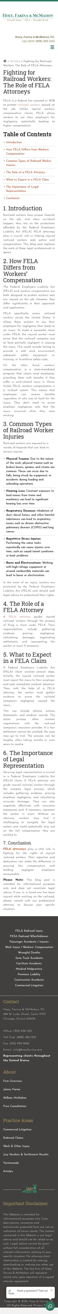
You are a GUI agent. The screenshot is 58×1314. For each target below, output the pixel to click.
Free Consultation (14, 1106)
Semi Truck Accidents (29, 958)
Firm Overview (12, 1081)
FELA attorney (19, 616)
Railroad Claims (13, 1138)
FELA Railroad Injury (29, 931)
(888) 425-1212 (45, 41)
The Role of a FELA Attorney (25, 172)
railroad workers (29, 105)
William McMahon (14, 1098)
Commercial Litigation (29, 985)
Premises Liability (29, 974)
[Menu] (52, 47)
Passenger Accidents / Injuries (29, 941)
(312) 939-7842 (19, 1043)
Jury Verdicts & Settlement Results (25, 1154)
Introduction (14, 142)
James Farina (11, 1089)
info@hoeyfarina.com (27, 1049)
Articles (15, 61)
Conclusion (12, 198)
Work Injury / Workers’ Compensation (29, 947)
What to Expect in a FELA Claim (27, 179)
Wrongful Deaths (29, 952)
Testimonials (11, 1163)
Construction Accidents (29, 980)
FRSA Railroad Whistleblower (29, 936)
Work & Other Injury (16, 1146)
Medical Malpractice (29, 969)
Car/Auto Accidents (29, 963)
